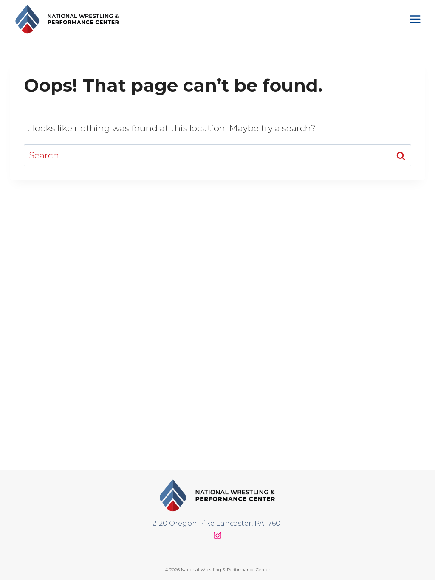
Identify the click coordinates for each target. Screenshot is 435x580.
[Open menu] (415, 19)
